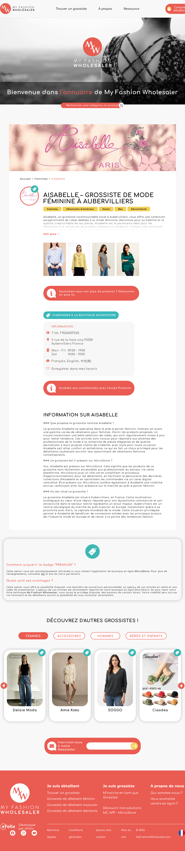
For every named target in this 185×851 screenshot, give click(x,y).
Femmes (41, 178)
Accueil (25, 178)
